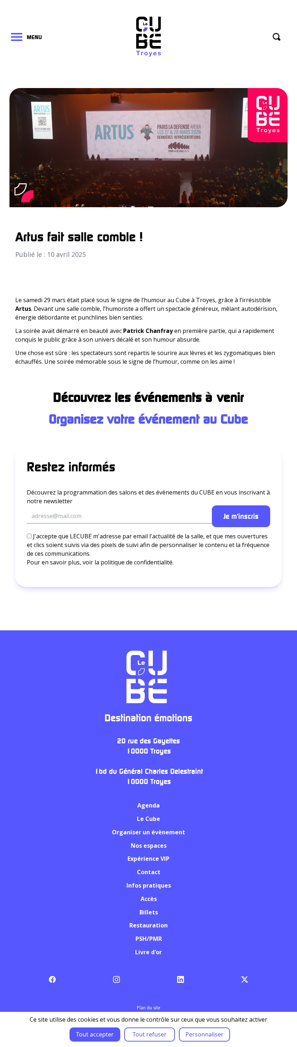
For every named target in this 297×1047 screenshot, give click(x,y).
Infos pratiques (148, 885)
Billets (148, 912)
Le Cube (148, 819)
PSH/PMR (148, 939)
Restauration (148, 925)
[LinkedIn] (180, 979)
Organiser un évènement (148, 832)
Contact (148, 872)
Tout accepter (95, 1034)
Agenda (148, 805)
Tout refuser (150, 1034)
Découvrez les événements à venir (148, 396)
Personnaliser (204, 1034)
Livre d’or (148, 952)
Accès (149, 899)
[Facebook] (52, 979)
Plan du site (148, 1008)
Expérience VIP (148, 859)
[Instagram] (116, 979)
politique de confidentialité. (137, 562)
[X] (244, 979)
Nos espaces (149, 846)
